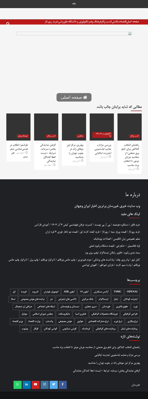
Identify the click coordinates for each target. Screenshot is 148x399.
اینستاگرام (103, 299)
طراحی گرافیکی (130, 314)
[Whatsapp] (18, 385)
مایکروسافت (64, 314)
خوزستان (106, 306)
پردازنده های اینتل (129, 329)
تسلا (13, 299)
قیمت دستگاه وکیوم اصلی (101, 246)
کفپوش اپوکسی (89, 265)
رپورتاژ (105, 232)
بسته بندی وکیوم (132, 253)
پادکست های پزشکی (103, 260)
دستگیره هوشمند (120, 225)
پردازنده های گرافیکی (106, 329)
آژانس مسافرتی (101, 292)
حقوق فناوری (122, 306)
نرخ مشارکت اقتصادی (98, 321)
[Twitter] (54, 385)
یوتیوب (25, 329)
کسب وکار (106, 21)
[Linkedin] (27, 385)
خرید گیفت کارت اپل (90, 232)
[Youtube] (36, 385)
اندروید (35, 292)
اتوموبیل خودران (51, 292)
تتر (51, 299)
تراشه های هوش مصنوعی (33, 299)
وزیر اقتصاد (17, 321)
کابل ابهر (135, 260)
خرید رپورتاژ (51, 21)
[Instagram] (45, 385)
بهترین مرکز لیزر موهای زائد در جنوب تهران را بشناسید (114, 363)
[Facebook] (63, 385)
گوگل (36, 329)
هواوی (80, 321)
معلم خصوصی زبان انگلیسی (126, 239)
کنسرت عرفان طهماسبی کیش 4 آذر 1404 (71, 225)
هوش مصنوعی (65, 321)
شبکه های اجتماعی (46, 306)
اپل (14, 292)
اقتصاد (122, 21)
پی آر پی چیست (102, 225)
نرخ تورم (118, 321)
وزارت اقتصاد (34, 321)
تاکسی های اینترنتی (67, 299)
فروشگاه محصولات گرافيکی (104, 314)
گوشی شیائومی (69, 329)
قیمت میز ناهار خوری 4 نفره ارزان (61, 232)
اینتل (116, 299)
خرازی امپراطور (106, 265)
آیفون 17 (84, 292)
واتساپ (49, 321)
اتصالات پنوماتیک (102, 239)
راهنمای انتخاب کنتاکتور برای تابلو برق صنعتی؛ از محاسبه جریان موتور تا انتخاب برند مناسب (96, 347)
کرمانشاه (86, 329)
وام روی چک (122, 260)
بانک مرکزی (87, 299)
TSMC (117, 292)
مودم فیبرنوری (84, 260)
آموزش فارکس (41, 225)
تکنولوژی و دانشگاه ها (76, 21)
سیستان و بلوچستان (69, 306)
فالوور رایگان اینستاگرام (111, 253)
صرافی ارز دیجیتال (23, 306)
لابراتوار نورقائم (48, 260)
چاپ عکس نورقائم (66, 260)
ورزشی (61, 21)
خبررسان (113, 206)
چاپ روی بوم (91, 253)
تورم (135, 306)
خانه (74, 4)
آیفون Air (69, 292)
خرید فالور (135, 225)
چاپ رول (34, 260)
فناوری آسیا (80, 314)
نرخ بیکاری (132, 321)
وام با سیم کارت (123, 265)
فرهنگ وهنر (94, 21)
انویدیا (24, 292)
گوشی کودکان (50, 329)
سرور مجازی (91, 306)
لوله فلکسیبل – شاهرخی (128, 246)
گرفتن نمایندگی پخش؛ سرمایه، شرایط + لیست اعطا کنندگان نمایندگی (48, 153)
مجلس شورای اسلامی (42, 314)
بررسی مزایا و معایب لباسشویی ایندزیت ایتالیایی (102, 149)
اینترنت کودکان (130, 299)
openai (132, 292)
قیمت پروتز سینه (118, 232)
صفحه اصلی (132, 21)
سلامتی (115, 21)
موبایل (24, 314)
